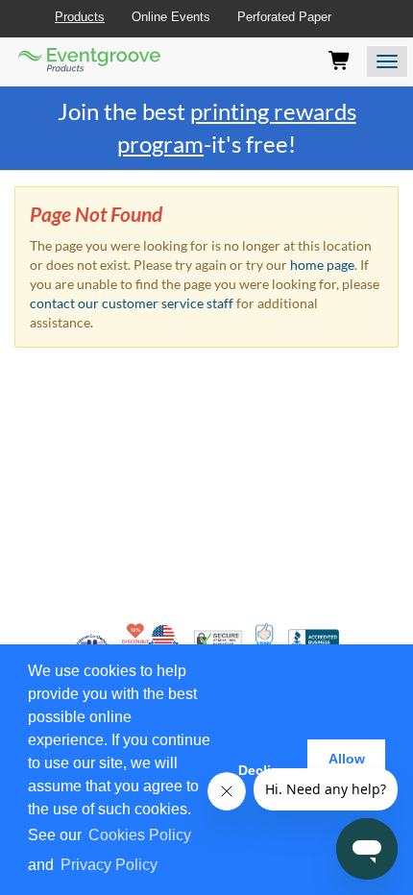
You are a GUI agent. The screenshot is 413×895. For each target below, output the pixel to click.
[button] (167, 866)
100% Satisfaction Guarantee (265, 638)
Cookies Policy (139, 835)
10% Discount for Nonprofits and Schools (137, 638)
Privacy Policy (109, 865)
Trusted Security (218, 639)
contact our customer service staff (131, 303)
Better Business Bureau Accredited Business (313, 639)
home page (322, 264)
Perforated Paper (284, 17)
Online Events (171, 17)
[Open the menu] (387, 61)
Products (80, 17)
